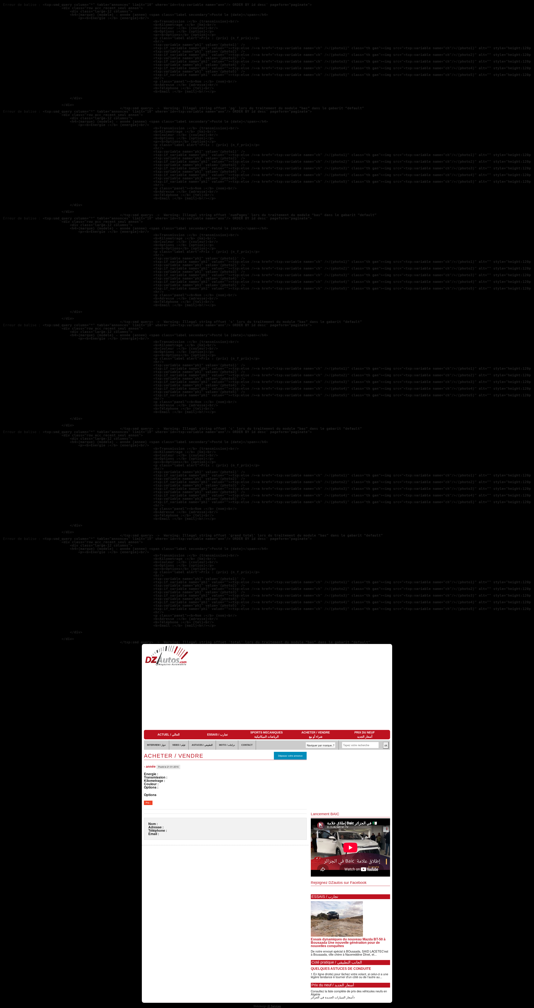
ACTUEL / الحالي (168, 734)
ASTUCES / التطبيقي (202, 745)
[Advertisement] (267, 698)
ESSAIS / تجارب (217, 734)
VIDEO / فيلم (178, 745)
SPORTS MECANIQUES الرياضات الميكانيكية (266, 734)
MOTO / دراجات (227, 745)
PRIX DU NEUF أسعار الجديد (364, 734)
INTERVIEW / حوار (156, 745)
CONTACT (247, 745)
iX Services (274, 1006)
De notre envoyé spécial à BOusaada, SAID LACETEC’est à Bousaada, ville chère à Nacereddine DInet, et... (349, 952)
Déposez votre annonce (290, 755)
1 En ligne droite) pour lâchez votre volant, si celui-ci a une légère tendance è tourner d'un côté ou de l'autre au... (349, 975)
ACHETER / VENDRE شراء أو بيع (315, 734)
